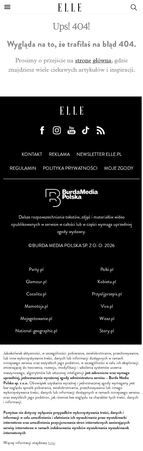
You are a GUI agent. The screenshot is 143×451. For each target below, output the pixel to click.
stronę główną (93, 60)
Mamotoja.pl (36, 306)
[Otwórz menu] (7, 7)
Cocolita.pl (36, 294)
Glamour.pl (36, 282)
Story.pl (106, 331)
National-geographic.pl (36, 331)
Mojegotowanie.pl (36, 318)
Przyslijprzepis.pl (107, 294)
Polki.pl (106, 269)
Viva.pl (107, 306)
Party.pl (36, 269)
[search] (134, 7)
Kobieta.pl (106, 282)
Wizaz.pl (106, 318)
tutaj (51, 443)
